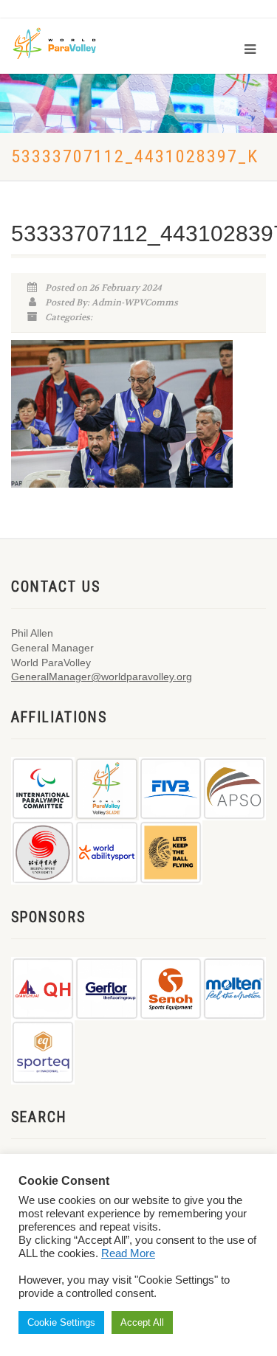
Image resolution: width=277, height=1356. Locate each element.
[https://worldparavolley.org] (64, 42)
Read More (128, 1253)
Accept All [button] (142, 1322)
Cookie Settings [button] (61, 1322)
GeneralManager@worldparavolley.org (101, 676)
